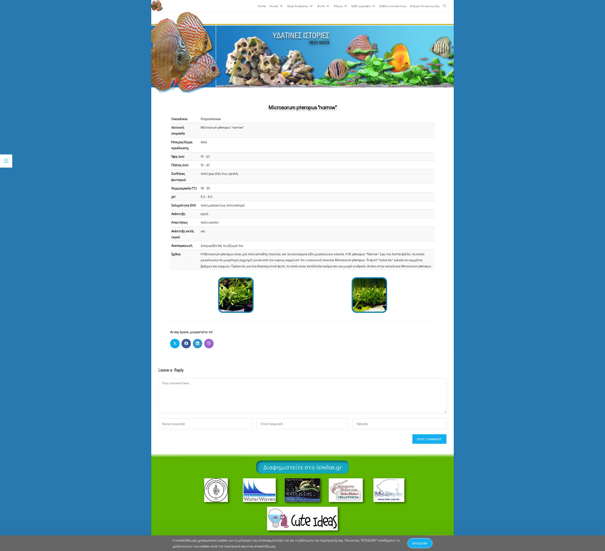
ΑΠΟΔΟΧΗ (420, 543)
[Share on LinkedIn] (197, 343)
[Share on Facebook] (186, 343)
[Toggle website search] (444, 6)
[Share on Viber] (209, 343)
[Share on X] (175, 343)
